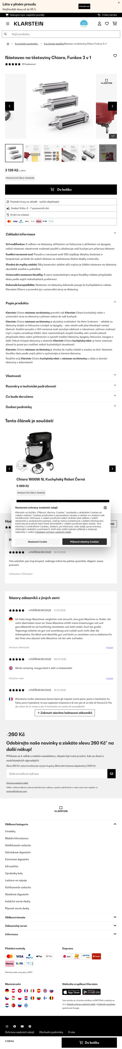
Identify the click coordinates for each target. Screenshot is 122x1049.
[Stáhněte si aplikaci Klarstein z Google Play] (91, 992)
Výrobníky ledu (14, 873)
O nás (71, 1032)
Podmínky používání (106, 1004)
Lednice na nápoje (16, 880)
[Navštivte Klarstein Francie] (26, 991)
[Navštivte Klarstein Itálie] (32, 991)
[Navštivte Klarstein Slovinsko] (20, 1005)
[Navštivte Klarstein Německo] (7, 991)
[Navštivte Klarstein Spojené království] (45, 991)
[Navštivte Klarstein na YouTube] (22, 1026)
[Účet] (99, 24)
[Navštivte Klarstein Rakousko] (13, 991)
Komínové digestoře (17, 859)
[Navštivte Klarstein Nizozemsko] (7, 1005)
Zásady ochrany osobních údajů (81, 1004)
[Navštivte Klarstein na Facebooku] (15, 1026)
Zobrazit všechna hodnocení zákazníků (66, 712)
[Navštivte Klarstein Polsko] (20, 998)
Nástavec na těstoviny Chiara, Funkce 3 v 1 (85, 43)
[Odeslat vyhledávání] (5, 34)
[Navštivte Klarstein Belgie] (51, 998)
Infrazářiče (11, 866)
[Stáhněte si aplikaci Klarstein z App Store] (71, 992)
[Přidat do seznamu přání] (115, 55)
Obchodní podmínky (51, 1032)
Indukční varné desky (17, 901)
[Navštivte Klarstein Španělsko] (39, 991)
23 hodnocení (29, 64)
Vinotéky (10, 831)
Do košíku (64, 189)
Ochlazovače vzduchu (18, 887)
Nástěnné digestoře (17, 894)
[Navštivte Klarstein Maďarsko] (13, 998)
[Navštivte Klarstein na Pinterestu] (30, 1026)
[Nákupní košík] (115, 24)
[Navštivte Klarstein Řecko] (26, 1005)
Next (112, 106)
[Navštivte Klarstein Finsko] (45, 998)
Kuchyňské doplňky (54, 43)
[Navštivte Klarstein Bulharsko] (39, 998)
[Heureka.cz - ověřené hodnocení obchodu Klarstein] (84, 23)
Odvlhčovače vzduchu (18, 845)
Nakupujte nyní (84, 6)
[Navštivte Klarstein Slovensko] (51, 991)
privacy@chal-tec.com (16, 791)
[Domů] (11, 43)
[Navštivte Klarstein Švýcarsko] (20, 991)
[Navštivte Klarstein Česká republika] (7, 998)
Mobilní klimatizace (16, 838)
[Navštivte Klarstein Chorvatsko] (26, 998)
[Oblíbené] (107, 24)
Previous (9, 106)
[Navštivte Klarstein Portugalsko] (13, 1005)
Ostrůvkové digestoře (18, 852)
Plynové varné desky (17, 908)
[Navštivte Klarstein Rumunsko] (32, 998)
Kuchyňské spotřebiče (26, 43)
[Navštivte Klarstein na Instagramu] (7, 1026)
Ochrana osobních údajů (17, 783)
